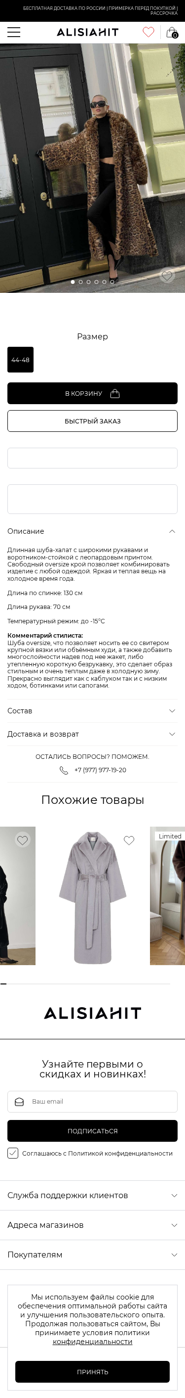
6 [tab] (39, 984)
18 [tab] (124, 984)
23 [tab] (159, 984)
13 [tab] (88, 984)
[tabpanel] (92, 896)
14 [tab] (96, 984)
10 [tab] (67, 984)
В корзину (83, 393)
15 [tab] (103, 984)
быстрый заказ (93, 421)
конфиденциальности (93, 1341)
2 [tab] (10, 984)
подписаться (93, 1131)
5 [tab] (32, 984)
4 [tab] (25, 984)
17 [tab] (117, 984)
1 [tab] (3, 984)
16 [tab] (110, 984)
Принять (93, 1372)
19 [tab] (131, 984)
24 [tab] (166, 984)
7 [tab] (46, 984)
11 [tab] (74, 984)
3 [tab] (17, 984)
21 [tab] (145, 984)
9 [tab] (60, 984)
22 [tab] (152, 984)
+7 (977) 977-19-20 (100, 770)
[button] (73, 282)
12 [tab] (81, 984)
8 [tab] (53, 984)
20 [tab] (138, 984)
